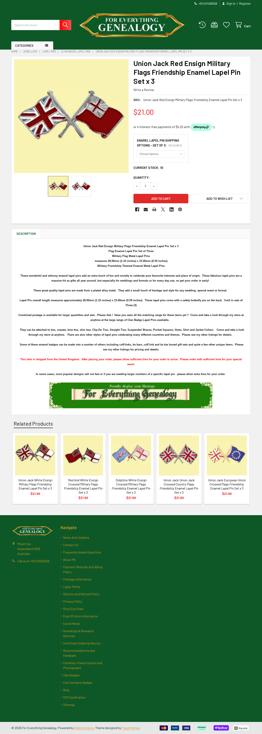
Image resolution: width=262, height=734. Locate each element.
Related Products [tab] (33, 423)
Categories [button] (24, 45)
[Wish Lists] (227, 25)
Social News (71, 623)
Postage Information (77, 579)
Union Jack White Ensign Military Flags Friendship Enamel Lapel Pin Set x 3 (35, 484)
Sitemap (69, 705)
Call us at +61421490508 (33, 561)
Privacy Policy (72, 601)
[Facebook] (137, 209)
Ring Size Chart (73, 609)
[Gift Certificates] (215, 25)
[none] (71, 116)
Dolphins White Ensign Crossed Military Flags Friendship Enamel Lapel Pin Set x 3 (131, 486)
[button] (219, 198)
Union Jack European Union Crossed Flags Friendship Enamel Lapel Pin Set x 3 (227, 484)
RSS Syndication (74, 697)
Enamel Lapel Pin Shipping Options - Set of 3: (159, 142)
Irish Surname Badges (78, 682)
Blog (66, 690)
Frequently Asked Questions (82, 552)
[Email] (145, 209)
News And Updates (76, 537)
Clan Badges (71, 675)
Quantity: (141, 177)
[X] (163, 209)
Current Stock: (148, 167)
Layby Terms (71, 587)
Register (245, 3)
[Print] (154, 209)
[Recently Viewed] (203, 25)
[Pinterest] (180, 209)
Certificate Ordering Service (82, 643)
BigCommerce (84, 728)
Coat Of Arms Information (80, 616)
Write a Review (143, 90)
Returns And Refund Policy (81, 594)
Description (26, 233)
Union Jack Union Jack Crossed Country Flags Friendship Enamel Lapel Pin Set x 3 (179, 486)
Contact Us (70, 545)
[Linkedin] (171, 209)
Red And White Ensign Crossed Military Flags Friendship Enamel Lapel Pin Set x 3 (83, 486)
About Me (69, 559)
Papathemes (130, 728)
